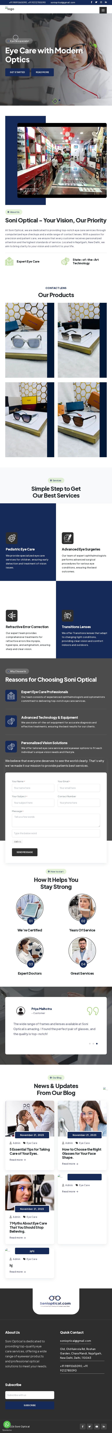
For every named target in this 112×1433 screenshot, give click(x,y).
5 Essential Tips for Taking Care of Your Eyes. (30, 1151)
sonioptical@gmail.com (75, 1340)
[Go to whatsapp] (7, 1424)
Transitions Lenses (76, 627)
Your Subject (19, 796)
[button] (59, 100)
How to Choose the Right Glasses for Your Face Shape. (81, 1153)
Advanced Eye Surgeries (81, 549)
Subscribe (30, 1405)
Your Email (64, 781)
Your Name (18, 781)
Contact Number (67, 796)
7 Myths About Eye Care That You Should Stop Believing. (28, 1227)
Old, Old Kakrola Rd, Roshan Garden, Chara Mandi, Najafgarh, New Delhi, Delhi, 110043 (81, 1353)
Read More (42, 72)
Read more (16, 1159)
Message (17, 811)
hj (11, 1265)
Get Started (17, 72)
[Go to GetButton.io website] (7, 1430)
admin (16, 1142)
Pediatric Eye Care (20, 549)
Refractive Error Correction (27, 627)
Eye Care (32, 1142)
